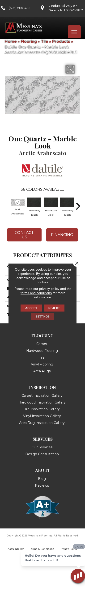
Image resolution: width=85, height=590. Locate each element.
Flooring (29, 41)
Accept (31, 308)
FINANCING (62, 235)
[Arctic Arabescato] (17, 202)
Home (11, 41)
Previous (7, 204)
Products (61, 41)
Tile (44, 41)
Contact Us (24, 234)
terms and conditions (36, 293)
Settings (43, 316)
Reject (54, 308)
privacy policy (49, 289)
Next (77, 204)
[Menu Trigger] (74, 31)
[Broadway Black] (34, 202)
